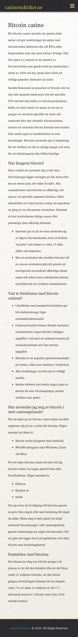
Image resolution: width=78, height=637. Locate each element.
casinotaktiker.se (23, 6)
